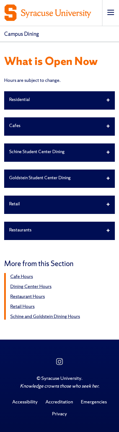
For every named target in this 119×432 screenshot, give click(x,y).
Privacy (59, 413)
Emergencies (94, 401)
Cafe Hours (21, 276)
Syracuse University (61, 378)
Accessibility (25, 401)
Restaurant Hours (27, 296)
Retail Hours (22, 306)
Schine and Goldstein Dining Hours (45, 316)
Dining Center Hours (30, 286)
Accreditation (59, 401)
